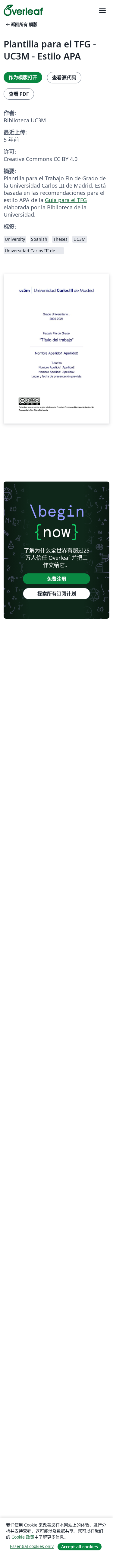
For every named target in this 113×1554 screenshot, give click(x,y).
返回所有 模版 (21, 24)
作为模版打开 (22, 77)
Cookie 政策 (22, 1537)
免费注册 (56, 578)
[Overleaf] (23, 10)
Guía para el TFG (66, 200)
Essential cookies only (32, 1546)
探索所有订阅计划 (56, 593)
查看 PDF (19, 94)
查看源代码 (64, 77)
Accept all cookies (79, 1546)
